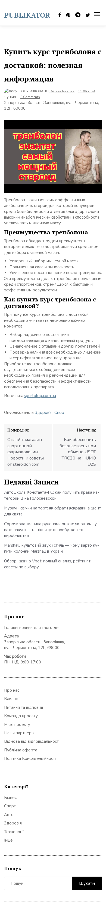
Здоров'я (43, 412)
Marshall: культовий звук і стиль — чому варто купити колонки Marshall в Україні (51, 548)
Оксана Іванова (61, 91)
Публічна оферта (20, 750)
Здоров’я (13, 823)
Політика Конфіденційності (30, 758)
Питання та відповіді (23, 707)
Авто (9, 814)
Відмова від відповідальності (32, 741)
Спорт (60, 412)
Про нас (11, 690)
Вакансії (12, 698)
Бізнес (10, 797)
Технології (14, 832)
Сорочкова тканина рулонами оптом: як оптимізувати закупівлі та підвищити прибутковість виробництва (51, 529)
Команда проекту (21, 716)
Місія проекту (17, 724)
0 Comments (30, 97)
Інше (8, 840)
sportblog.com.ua (40, 395)
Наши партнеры (19, 733)
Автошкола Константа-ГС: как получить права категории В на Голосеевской (51, 495)
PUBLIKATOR (27, 15)
